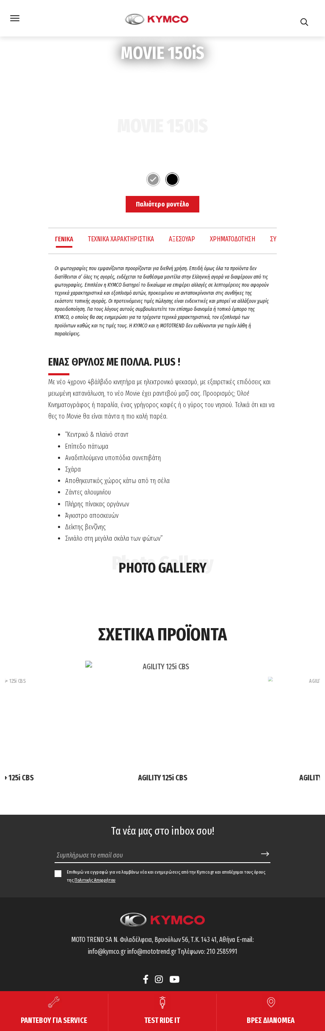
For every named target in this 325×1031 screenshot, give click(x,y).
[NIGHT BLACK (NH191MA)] (172, 179)
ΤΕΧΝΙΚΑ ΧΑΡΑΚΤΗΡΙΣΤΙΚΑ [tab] (121, 239)
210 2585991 (222, 951)
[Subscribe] (265, 854)
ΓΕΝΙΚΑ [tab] (64, 239)
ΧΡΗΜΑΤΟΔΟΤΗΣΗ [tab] (232, 239)
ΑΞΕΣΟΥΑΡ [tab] (182, 239)
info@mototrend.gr (151, 951)
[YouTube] (174, 979)
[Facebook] (147, 979)
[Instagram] (158, 979)
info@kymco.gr (107, 951)
